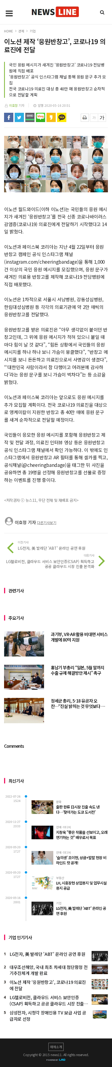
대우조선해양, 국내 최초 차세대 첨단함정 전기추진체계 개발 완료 (49, 970)
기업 (33, 31)
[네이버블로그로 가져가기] (40, 117)
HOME (8, 31)
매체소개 (56, 1046)
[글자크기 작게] (94, 118)
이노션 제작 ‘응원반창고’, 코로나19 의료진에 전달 (48, 985)
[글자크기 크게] (102, 118)
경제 (21, 31)
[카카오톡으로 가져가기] (61, 117)
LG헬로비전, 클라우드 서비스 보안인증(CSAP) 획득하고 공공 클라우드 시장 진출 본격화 (47, 1000)
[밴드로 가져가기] (30, 117)
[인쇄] (85, 118)
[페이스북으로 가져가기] (8, 117)
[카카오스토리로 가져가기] (51, 117)
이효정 (13, 105)
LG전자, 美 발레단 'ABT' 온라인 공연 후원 (47, 954)
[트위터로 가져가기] (19, 117)
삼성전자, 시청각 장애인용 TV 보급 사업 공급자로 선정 (48, 1016)
